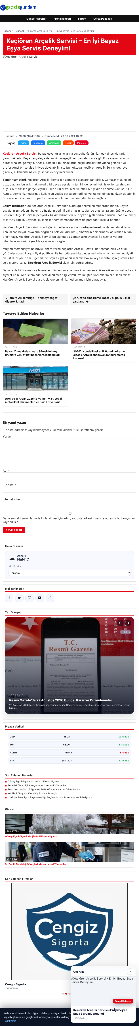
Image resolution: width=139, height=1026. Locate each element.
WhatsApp (54, 143)
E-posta (9, 485)
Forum (82, 18)
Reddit (68, 143)
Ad (6, 470)
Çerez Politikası (103, 18)
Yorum (8, 436)
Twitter (23, 143)
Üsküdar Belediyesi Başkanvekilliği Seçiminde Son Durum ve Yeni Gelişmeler (50, 797)
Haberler (7, 30)
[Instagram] (29, 598)
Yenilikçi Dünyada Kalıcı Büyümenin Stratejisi (32, 793)
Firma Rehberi (62, 18)
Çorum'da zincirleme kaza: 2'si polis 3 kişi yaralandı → (101, 299)
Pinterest (81, 143)
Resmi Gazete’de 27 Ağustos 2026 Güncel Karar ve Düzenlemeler (44, 789)
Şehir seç (15, 565)
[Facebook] (9, 598)
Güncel (20, 30)
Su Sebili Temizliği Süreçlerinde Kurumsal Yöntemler (37, 785)
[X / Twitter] (19, 598)
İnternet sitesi (12, 499)
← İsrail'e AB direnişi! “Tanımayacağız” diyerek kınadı (31, 299)
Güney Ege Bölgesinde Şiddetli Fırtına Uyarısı (33, 781)
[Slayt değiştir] (63, 994)
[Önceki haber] (120, 623)
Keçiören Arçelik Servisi (19, 153)
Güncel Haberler (36, 18)
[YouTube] (39, 598)
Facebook (38, 143)
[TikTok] (50, 598)
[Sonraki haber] (128, 623)
